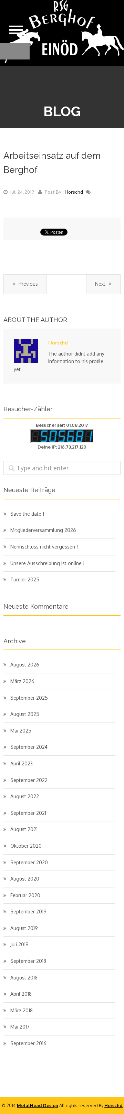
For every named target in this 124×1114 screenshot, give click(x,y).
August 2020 (24, 879)
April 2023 (21, 763)
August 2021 (24, 829)
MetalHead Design (37, 1105)
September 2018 (28, 961)
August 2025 (24, 714)
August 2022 (24, 796)
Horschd (74, 192)
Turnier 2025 (24, 579)
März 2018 (21, 1010)
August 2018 (24, 977)
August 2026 (24, 665)
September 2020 (29, 862)
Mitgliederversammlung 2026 (43, 530)
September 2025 (29, 698)
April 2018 (21, 994)
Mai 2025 (20, 731)
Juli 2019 (19, 944)
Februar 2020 (25, 895)
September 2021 (28, 813)
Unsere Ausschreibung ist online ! (47, 563)
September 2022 (29, 780)
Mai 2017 (20, 1027)
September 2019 (28, 911)
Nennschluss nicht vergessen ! (44, 547)
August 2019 (24, 928)
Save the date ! (27, 514)
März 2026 (22, 681)
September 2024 (29, 747)
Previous (28, 284)
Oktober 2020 (26, 846)
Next (100, 284)
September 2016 (28, 1043)
